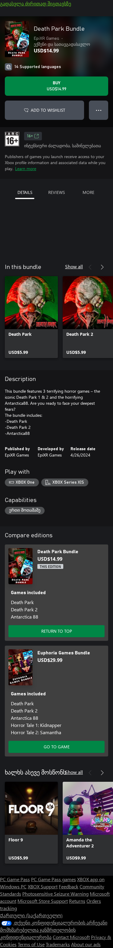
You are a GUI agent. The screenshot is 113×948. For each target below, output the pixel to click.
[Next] (102, 267)
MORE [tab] (88, 192)
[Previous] (90, 267)
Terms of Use (31, 944)
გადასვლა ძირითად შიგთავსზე (35, 3)
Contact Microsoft (71, 937)
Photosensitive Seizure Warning (55, 893)
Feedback (68, 886)
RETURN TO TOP (56, 631)
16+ (30, 136)
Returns (77, 901)
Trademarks (58, 944)
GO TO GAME (57, 747)
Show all (74, 266)
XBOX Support (43, 886)
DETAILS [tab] (24, 192)
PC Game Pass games (53, 879)
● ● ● (99, 110)
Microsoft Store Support (42, 901)
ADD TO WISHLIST (48, 110)
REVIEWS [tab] (56, 192)
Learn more (25, 168)
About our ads (86, 944)
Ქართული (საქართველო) (31, 915)
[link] (31, 317)
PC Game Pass (15, 879)
